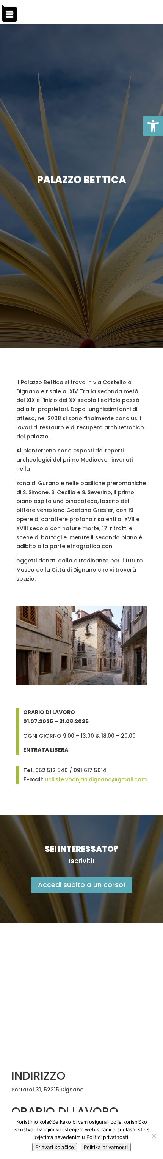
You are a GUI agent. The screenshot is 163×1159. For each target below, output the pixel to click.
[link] (153, 126)
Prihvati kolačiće (54, 1147)
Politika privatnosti (106, 1147)
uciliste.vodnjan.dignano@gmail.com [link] (96, 779)
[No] (153, 1136)
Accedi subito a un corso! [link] (81, 884)
